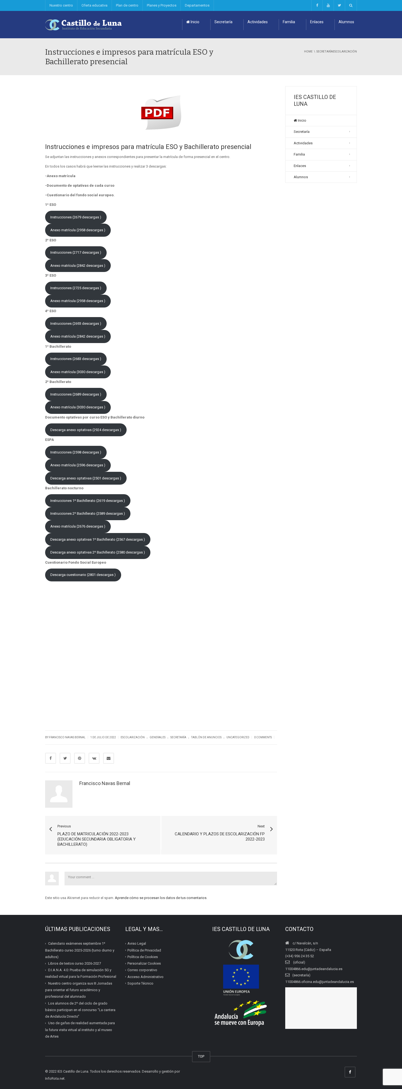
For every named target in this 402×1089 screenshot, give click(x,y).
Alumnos (346, 22)
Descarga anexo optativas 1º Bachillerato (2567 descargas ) (97, 539)
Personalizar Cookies (144, 963)
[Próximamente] (328, 5)
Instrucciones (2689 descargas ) (75, 394)
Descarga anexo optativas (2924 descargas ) (85, 430)
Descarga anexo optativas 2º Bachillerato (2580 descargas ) (97, 552)
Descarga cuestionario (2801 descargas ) (83, 575)
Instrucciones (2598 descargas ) (75, 452)
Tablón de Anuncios (206, 737)
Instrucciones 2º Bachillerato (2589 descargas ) (87, 513)
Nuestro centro (61, 5)
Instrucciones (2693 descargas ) (75, 323)
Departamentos (197, 5)
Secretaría (223, 22)
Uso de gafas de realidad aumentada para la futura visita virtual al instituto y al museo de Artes (80, 1029)
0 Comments (263, 737)
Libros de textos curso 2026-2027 (74, 963)
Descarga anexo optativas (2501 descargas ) (85, 478)
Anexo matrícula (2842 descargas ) (77, 266)
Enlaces (317, 22)
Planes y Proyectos (161, 5)
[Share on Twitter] (65, 758)
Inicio (194, 22)
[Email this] (108, 758)
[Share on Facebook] (50, 758)
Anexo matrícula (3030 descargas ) (77, 372)
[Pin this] (79, 758)
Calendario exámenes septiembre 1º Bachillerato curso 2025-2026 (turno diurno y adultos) (79, 950)
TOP (201, 1056)
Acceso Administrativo (145, 976)
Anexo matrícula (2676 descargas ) (77, 526)
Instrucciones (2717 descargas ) (75, 252)
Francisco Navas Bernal (104, 783)
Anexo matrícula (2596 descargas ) (77, 465)
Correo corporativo (142, 970)
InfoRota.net (55, 1078)
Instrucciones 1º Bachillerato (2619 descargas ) (87, 501)
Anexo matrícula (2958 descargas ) (77, 230)
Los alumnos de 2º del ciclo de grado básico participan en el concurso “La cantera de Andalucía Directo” (80, 1009)
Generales (157, 737)
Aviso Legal (136, 943)
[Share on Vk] (94, 758)
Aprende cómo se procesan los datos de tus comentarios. (161, 898)
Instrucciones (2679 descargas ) (75, 217)
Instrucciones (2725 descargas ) (75, 288)
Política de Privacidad (144, 950)
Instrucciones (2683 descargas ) (75, 359)
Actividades (257, 22)
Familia (289, 22)
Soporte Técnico (140, 983)
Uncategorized (237, 737)
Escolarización (133, 737)
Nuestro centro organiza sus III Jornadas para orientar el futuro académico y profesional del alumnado (78, 990)
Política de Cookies (142, 957)
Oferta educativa (94, 5)
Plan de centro (127, 5)
